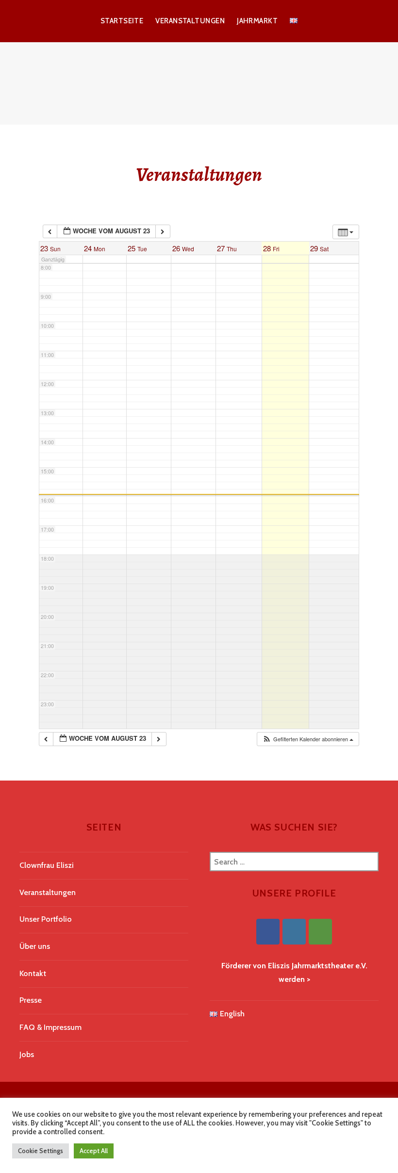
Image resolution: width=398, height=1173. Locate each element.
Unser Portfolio (45, 919)
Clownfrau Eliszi (46, 865)
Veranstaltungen (190, 20)
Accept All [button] (94, 1151)
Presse (30, 1000)
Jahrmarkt (257, 20)
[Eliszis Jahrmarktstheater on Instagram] (294, 932)
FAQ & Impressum (50, 1027)
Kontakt (32, 973)
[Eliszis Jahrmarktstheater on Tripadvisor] (320, 932)
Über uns (34, 946)
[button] (307, 739)
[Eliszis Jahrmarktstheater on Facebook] (268, 932)
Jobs (26, 1054)
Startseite (122, 20)
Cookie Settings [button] (40, 1151)
